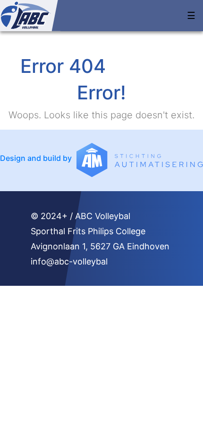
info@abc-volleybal (69, 261)
